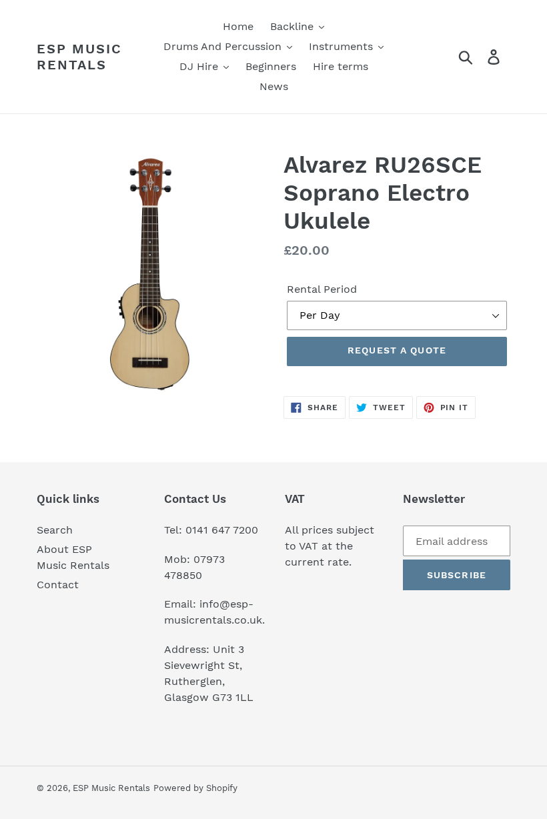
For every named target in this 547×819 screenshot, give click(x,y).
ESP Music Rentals (79, 57)
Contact (58, 584)
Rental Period (322, 289)
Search (55, 530)
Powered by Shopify (195, 788)
